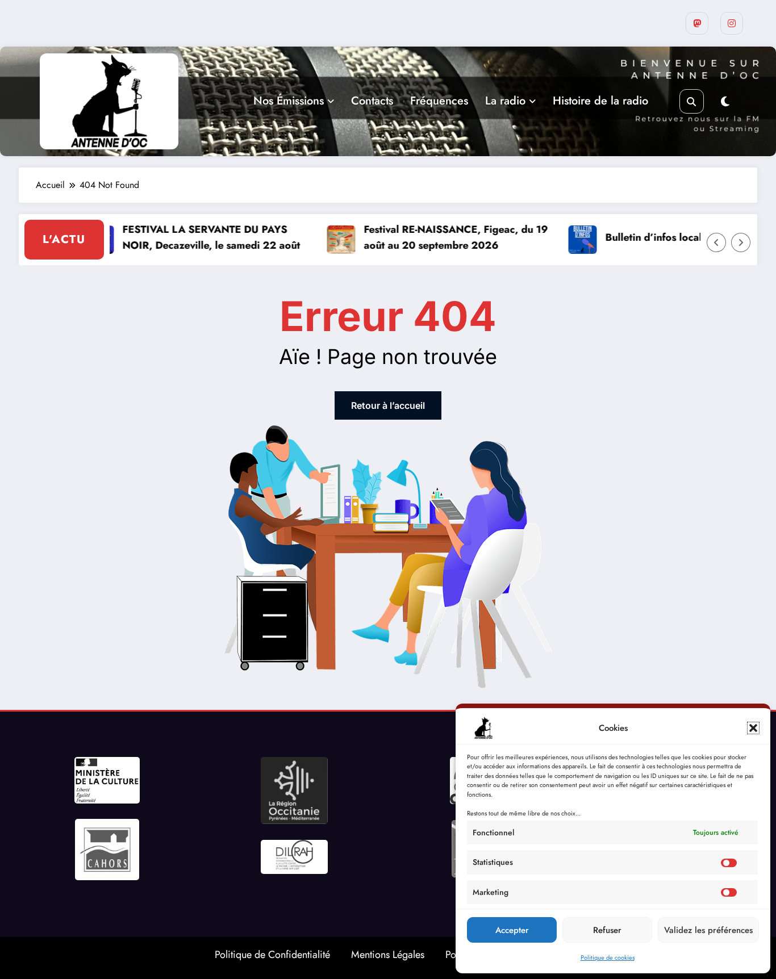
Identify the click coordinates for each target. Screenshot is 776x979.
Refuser (607, 930)
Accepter (512, 930)
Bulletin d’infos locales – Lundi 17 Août (682, 237)
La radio (505, 101)
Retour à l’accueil (388, 405)
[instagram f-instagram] (731, 23)
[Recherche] (691, 101)
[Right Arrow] (741, 242)
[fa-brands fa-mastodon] (697, 23)
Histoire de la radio (600, 101)
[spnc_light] (725, 102)
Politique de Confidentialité (272, 954)
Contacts (372, 101)
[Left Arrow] (716, 242)
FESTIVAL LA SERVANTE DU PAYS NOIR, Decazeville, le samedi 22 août (195, 237)
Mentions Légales (387, 954)
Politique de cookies (608, 957)
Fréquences (439, 101)
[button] (753, 728)
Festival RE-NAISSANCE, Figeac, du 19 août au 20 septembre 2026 (440, 237)
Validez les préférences (708, 930)
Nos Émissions (288, 101)
